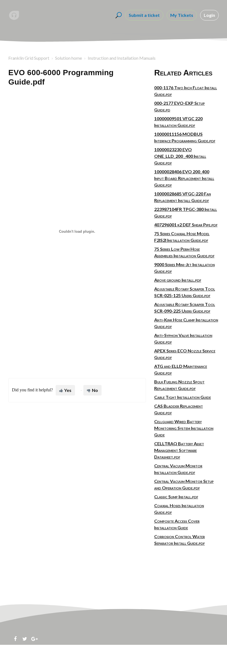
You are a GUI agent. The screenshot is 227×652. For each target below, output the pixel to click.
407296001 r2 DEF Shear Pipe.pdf (186, 224)
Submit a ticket (144, 15)
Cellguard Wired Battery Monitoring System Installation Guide (183, 428)
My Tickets (181, 15)
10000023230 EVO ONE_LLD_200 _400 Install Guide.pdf (180, 156)
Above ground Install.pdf (177, 279)
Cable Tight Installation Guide (182, 397)
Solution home (68, 58)
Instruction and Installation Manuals (122, 58)
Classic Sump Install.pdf (176, 496)
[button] (118, 15)
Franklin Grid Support (28, 58)
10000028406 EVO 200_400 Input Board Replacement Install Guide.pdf (184, 178)
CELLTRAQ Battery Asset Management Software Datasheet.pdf (179, 450)
